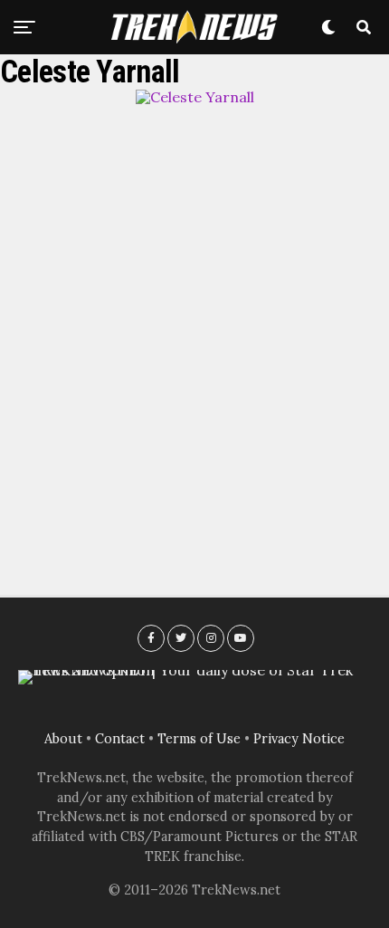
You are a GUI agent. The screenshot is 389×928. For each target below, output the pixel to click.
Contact (120, 739)
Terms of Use (199, 739)
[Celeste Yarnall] (195, 97)
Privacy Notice (299, 739)
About (63, 739)
